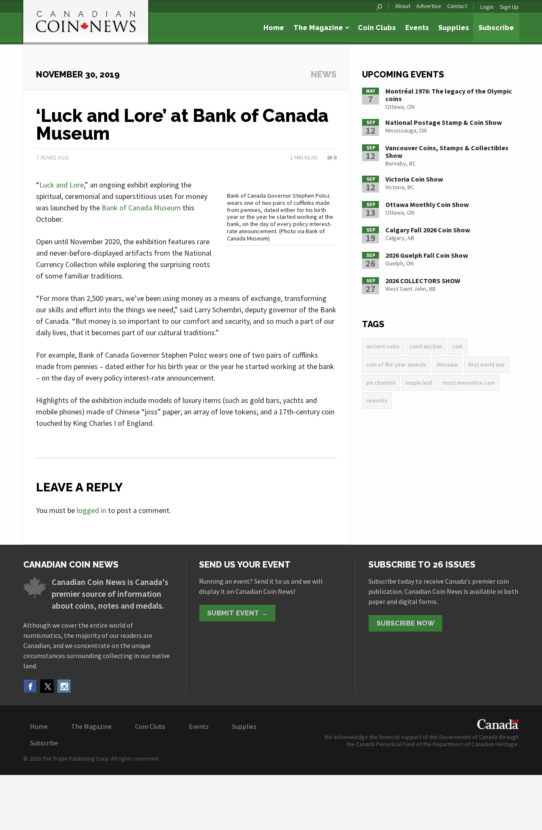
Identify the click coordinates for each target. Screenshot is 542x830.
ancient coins (383, 346)
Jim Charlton (380, 382)
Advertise (428, 6)
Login (487, 7)
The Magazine (318, 28)
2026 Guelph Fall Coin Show (426, 255)
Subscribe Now (405, 623)
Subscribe (496, 28)
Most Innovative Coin (468, 382)
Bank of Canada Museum (141, 207)
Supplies (453, 28)
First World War (486, 364)
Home (273, 28)
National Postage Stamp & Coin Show (443, 122)
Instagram (64, 686)
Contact (457, 6)
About (402, 6)
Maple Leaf (419, 382)
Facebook (30, 686)
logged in (91, 510)
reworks (376, 400)
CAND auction (426, 346)
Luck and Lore (61, 185)
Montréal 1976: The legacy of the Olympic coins (448, 95)
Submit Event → (237, 613)
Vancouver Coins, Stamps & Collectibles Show (447, 151)
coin (457, 346)
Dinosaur (447, 364)
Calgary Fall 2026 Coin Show (427, 230)
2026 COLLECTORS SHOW (422, 280)
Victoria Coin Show (414, 179)
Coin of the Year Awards (396, 364)
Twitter (47, 686)
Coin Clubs (377, 28)
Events (417, 28)
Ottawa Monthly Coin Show (427, 204)
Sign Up (509, 7)
